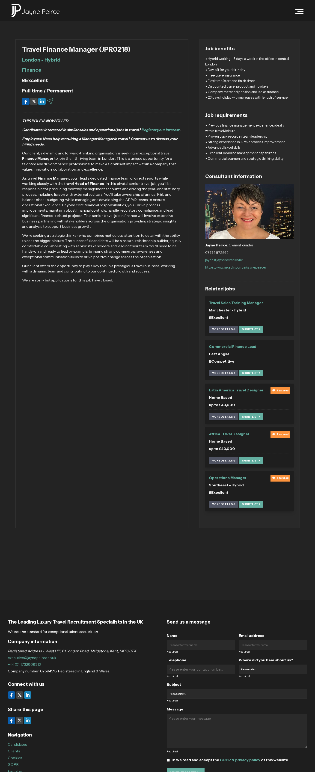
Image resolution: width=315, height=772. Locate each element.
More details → (224, 329)
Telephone (176, 660)
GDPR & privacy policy (240, 759)
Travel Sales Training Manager (236, 302)
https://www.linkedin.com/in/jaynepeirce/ (235, 267)
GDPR (13, 764)
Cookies (15, 757)
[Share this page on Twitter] (20, 720)
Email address (251, 635)
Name (172, 635)
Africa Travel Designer (229, 434)
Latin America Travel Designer (236, 390)
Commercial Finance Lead (232, 346)
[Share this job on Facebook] (26, 101)
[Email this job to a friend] (50, 101)
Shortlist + (251, 329)
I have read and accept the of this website (230, 759)
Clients (14, 751)
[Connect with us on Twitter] (20, 694)
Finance (31, 70)
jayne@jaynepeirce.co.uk (224, 260)
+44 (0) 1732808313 (24, 664)
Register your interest (160, 129)
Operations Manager (228, 477)
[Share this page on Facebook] (12, 720)
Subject (174, 684)
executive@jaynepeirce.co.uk (32, 657)
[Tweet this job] (34, 101)
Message (175, 709)
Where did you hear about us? (266, 660)
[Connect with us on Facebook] (12, 694)
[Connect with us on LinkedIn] (27, 694)
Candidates (17, 744)
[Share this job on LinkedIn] (42, 101)
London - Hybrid (41, 60)
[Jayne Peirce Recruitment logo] (35, 10)
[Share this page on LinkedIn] (27, 720)
